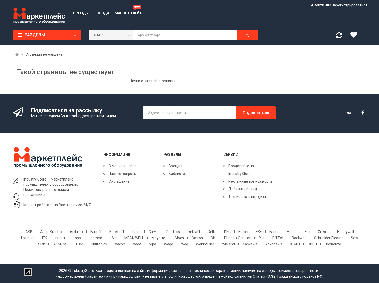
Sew (354, 238)
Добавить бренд (242, 189)
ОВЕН (312, 244)
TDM (79, 244)
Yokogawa (274, 244)
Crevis (154, 232)
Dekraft (194, 232)
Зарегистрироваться (349, 5)
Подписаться (256, 112)
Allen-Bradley (51, 232)
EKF (259, 232)
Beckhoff (117, 232)
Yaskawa (250, 244)
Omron (197, 238)
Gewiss (323, 232)
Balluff (96, 232)
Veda (137, 244)
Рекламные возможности (250, 181)
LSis (113, 238)
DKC (227, 232)
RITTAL (278, 238)
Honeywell (345, 232)
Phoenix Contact (237, 238)
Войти (319, 5)
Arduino (76, 232)
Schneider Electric (328, 238)
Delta (212, 232)
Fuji (307, 232)
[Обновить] (339, 36)
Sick (41, 244)
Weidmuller (205, 244)
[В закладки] (355, 36)
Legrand (95, 238)
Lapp (77, 238)
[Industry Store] (39, 15)
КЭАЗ (295, 244)
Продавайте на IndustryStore (241, 170)
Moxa (179, 238)
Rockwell (299, 238)
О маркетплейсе (122, 166)
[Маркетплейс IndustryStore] (17, 54)
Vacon (120, 244)
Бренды (175, 166)
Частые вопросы (123, 173)
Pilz (262, 238)
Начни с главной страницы (152, 81)
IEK (44, 238)
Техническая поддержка (249, 197)
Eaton (243, 232)
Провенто (333, 244)
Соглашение (119, 181)
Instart (60, 238)
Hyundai (27, 238)
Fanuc (274, 232)
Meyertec (159, 238)
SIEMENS (60, 244)
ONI (213, 238)
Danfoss (173, 232)
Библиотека (179, 173)
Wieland (228, 244)
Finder (292, 232)
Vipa (152, 244)
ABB (28, 232)
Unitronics (99, 244)
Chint (136, 232)
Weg (184, 244)
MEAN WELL (134, 238)
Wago (168, 244)
